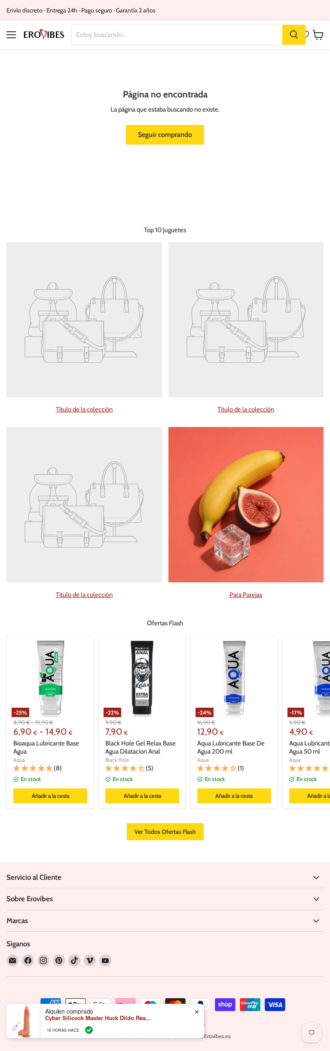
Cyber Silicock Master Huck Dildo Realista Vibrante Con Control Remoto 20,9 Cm (99, 1018)
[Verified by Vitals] (89, 1030)
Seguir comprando (165, 134)
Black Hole (117, 760)
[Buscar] (294, 35)
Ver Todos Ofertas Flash (165, 832)
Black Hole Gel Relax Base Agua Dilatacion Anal (140, 747)
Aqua (19, 760)
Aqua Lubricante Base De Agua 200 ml (231, 747)
